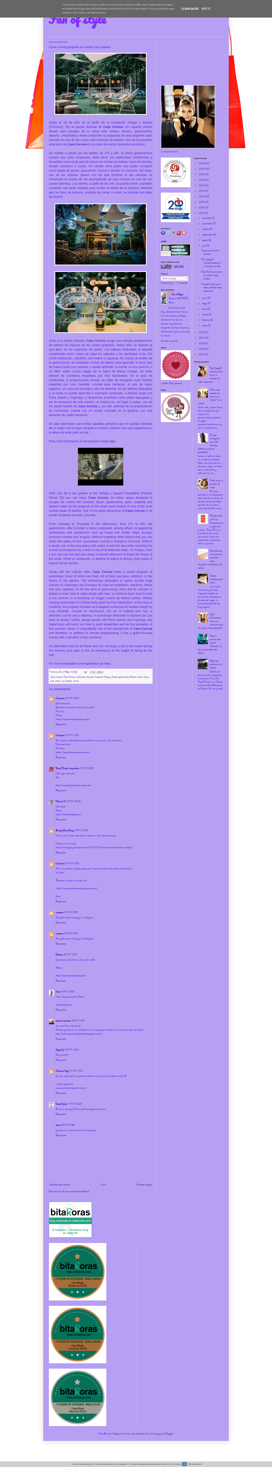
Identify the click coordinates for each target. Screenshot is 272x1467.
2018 (202, 207)
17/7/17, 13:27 (76, 1071)
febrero (206, 320)
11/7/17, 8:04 (72, 698)
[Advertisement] (192, 61)
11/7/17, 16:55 (74, 801)
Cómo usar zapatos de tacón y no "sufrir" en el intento (210, 396)
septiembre (207, 234)
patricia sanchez (63, 1020)
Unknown (60, 698)
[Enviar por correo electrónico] (91, 672)
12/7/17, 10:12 (72, 863)
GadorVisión (61, 1104)
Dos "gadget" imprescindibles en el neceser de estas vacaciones (210, 374)
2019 (202, 202)
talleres (69, 680)
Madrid (133, 676)
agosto (205, 240)
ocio (63, 680)
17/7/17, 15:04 (75, 1104)
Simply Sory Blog (64, 830)
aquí (113, 441)
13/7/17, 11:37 (70, 954)
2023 (202, 180)
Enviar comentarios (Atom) (76, 1191)
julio (204, 245)
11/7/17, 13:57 (87, 768)
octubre (206, 229)
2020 (202, 196)
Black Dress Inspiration (67, 768)
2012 (201, 354)
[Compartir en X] (96, 672)
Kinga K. (60, 1049)
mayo (205, 303)
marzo (205, 314)
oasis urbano (55, 680)
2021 (201, 191)
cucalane (59, 912)
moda (139, 676)
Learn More (190, 8)
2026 (202, 163)
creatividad (80, 676)
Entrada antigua (144, 1184)
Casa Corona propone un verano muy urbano (211, 275)
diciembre (207, 218)
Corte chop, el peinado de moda (216, 483)
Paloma (59, 954)
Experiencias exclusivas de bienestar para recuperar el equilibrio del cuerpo (210, 559)
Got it (206, 8)
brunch (59, 676)
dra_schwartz (138, 1433)
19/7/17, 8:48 (67, 1125)
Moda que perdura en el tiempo (216, 664)
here (107, 663)
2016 (202, 332)
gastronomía (123, 676)
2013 (201, 349)
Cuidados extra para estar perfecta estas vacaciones (211, 287)
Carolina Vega (62, 1071)
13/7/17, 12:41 (78, 1020)
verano (76, 680)
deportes (89, 676)
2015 (202, 338)
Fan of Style (177, 294)
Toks (58, 991)
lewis (58, 1125)
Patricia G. (61, 801)
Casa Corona (69, 676)
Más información (195, 1464)
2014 (201, 343)
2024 (202, 174)
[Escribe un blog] (93, 672)
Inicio (103, 1184)
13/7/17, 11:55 (67, 991)
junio (204, 297)
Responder (61, 724)
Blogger (169, 1433)
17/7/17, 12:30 (71, 1049)
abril (204, 309)
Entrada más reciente (60, 1184)
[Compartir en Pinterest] (101, 672)
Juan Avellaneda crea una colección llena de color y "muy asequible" (210, 621)
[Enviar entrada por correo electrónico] (85, 671)
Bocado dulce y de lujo (216, 517)
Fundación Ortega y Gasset (105, 676)
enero (205, 325)
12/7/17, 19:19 (71, 912)
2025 (202, 169)
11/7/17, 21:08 (81, 830)
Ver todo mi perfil (169, 341)
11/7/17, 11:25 (72, 735)
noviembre (207, 223)
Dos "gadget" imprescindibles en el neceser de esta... (211, 262)
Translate (182, 283)
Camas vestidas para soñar (216, 579)
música (146, 676)
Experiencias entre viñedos (210, 252)
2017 (201, 213)
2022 (202, 185)
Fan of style (77, 19)
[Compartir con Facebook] (99, 672)
